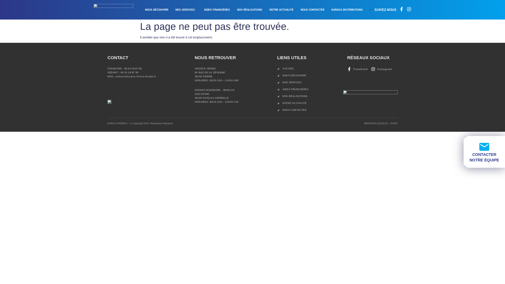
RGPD (394, 123)
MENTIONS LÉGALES (376, 123)
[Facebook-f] (401, 9)
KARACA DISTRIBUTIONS (347, 9)
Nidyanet (168, 123)
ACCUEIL (288, 68)
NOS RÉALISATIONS (249, 9)
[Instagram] (409, 9)
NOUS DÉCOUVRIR (156, 9)
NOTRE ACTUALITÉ (281, 9)
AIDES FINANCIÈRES (217, 9)
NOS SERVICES (185, 9)
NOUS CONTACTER (312, 9)
